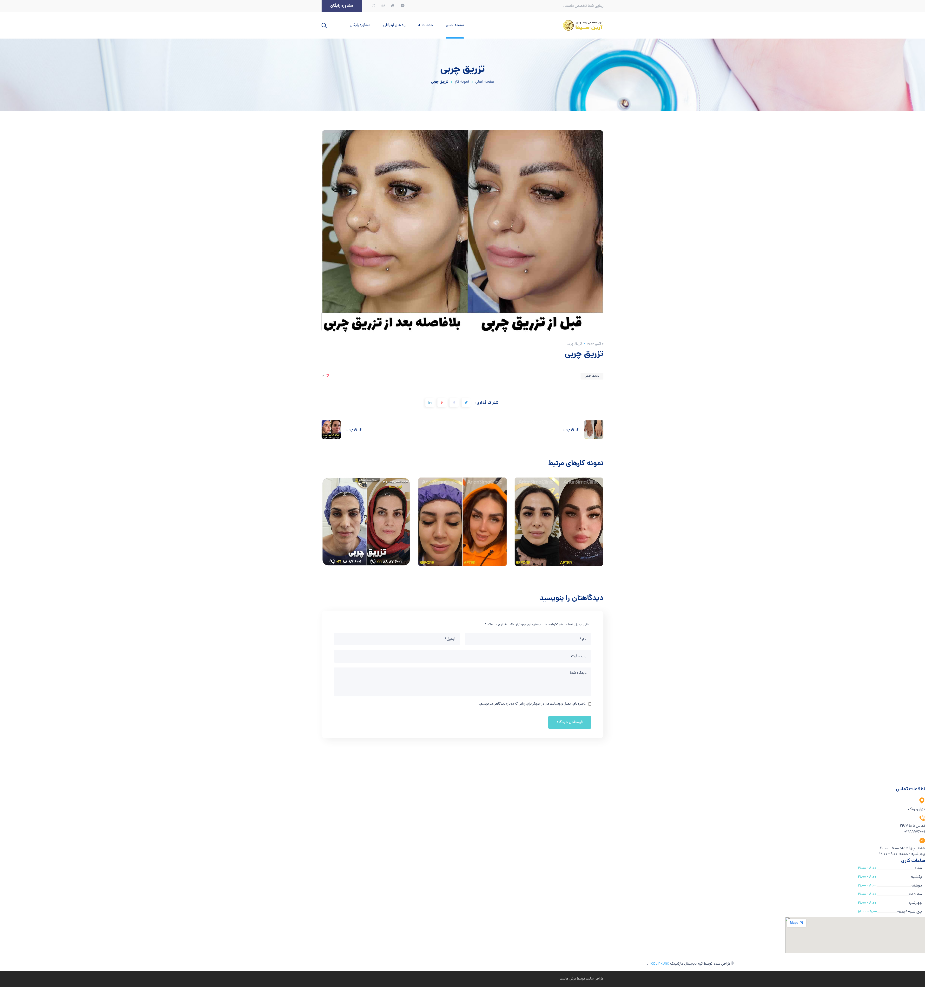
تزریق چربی (574, 344)
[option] (366, 525)
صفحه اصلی (484, 82)
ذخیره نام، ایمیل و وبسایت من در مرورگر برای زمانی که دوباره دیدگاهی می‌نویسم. (532, 704)
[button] (342, 6)
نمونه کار (462, 82)
